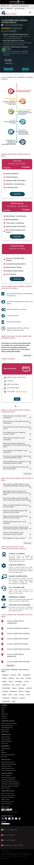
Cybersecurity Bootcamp (8, 754)
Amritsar (28, 678)
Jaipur (24, 685)
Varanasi (22, 698)
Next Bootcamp (5, 748)
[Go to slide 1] (15, 406)
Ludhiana (5, 691)
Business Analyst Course (8, 795)
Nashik (4, 695)
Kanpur (14, 688)
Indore (18, 685)
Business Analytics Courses (8, 764)
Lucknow (29, 688)
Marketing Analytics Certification (10, 781)
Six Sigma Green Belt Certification (10, 784)
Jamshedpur (6, 688)
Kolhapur (21, 688)
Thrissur (21, 695)
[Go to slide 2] (17, 406)
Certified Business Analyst (8, 777)
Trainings (3, 716)
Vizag (13, 701)
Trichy (28, 695)
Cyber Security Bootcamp (21, 6)
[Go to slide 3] (18, 406)
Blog (2, 750)
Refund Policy (5, 731)
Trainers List (4, 743)
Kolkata (4, 678)
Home (2, 74)
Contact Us (4, 718)
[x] (9, 819)
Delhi (19, 675)
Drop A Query (20, 8)
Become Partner (5, 737)
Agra (22, 678)
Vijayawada (6, 701)
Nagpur (27, 691)
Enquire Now (8, 69)
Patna (10, 695)
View (17, 399)
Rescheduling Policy (6, 727)
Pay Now (26, 69)
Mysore (21, 691)
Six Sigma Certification (7, 797)
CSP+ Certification (6, 775)
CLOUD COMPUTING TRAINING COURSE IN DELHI (14, 74)
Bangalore (5, 675)
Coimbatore (6, 685)
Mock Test (4, 756)
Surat (15, 695)
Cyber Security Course (7, 793)
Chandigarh (18, 681)
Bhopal (4, 681)
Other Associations (6, 741)
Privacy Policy (5, 729)
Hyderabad (26, 675)
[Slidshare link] (19, 819)
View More (27, 355)
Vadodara (14, 698)
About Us (3, 707)
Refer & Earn (6, 6)
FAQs (2, 710)
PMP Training (5, 788)
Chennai (13, 675)
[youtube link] (16, 819)
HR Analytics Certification (8, 779)
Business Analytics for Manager (10, 786)
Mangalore (13, 691)
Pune (17, 678)
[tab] (17, 416)
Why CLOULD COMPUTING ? (9, 31)
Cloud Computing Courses (8, 770)
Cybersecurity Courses (7, 762)
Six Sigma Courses (6, 766)
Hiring (3, 712)
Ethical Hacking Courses (8, 768)
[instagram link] (3, 819)
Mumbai (11, 678)
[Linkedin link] (13, 819)
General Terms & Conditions (9, 723)
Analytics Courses (6, 803)
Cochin (26, 681)
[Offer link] (17, 2)
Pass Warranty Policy (7, 725)
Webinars (4, 752)
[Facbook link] (6, 819)
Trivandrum (6, 698)
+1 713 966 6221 (7, 8)
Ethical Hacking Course (7, 801)
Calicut (10, 681)
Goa (13, 685)
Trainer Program (5, 739)
